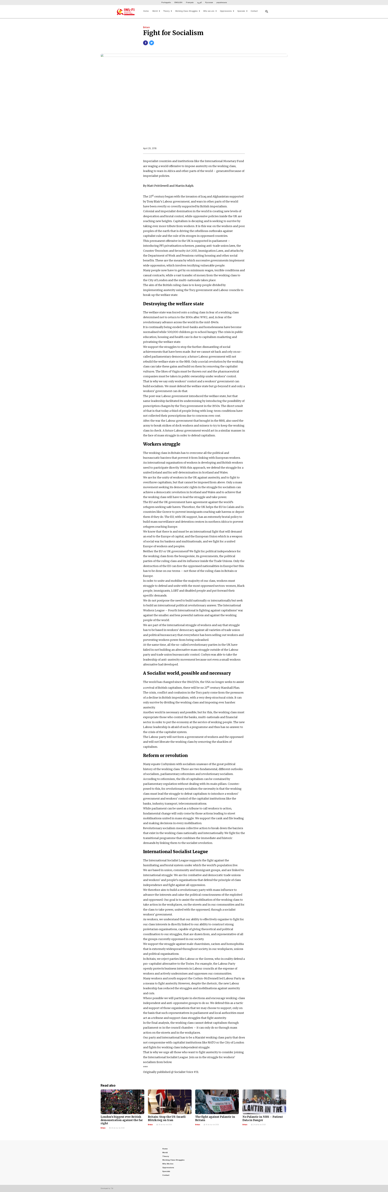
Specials (241, 11)
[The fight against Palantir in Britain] (217, 1101)
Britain (103, 1128)
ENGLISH (178, 2)
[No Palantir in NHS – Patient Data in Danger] (264, 1101)
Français (190, 2)
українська (221, 2)
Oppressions (226, 11)
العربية (199, 2)
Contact (254, 11)
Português (166, 2)
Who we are (208, 11)
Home (146, 11)
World (155, 11)
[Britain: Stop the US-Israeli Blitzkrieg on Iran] (170, 1101)
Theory (166, 11)
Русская (209, 2)
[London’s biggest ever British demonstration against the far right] (122, 1101)
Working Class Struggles (186, 11)
